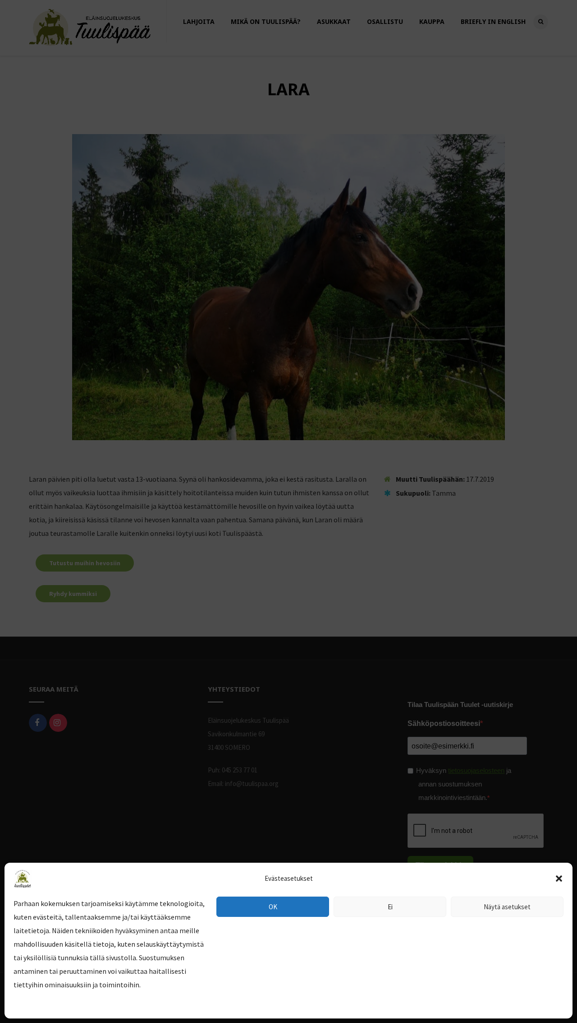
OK (273, 906)
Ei (390, 906)
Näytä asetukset (507, 906)
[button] (558, 878)
